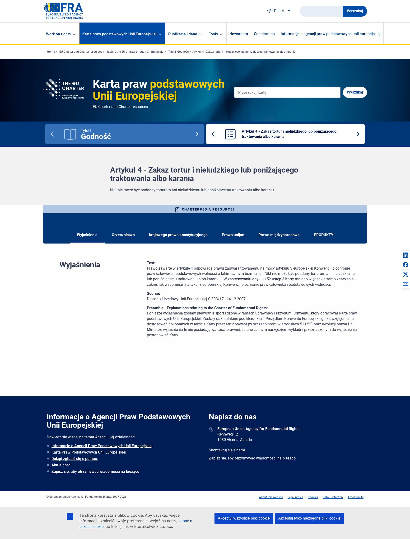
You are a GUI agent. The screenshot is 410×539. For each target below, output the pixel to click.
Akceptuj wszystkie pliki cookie (244, 518)
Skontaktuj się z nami (227, 450)
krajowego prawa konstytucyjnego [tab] (178, 235)
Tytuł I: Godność (178, 51)
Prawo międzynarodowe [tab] (279, 235)
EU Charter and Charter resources (80, 51)
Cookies (313, 497)
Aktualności (61, 465)
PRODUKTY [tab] (323, 235)
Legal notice (295, 497)
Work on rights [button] (58, 34)
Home (51, 51)
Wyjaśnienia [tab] (87, 235)
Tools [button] (213, 34)
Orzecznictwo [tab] (123, 235)
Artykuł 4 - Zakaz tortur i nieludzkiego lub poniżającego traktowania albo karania (244, 51)
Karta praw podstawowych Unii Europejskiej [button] (119, 34)
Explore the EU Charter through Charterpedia (135, 51)
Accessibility (355, 497)
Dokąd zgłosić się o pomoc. (74, 458)
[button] (405, 255)
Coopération (264, 34)
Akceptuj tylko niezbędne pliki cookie (309, 518)
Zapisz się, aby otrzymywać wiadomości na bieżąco (95, 471)
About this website (271, 497)
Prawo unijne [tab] (233, 235)
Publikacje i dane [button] (182, 34)
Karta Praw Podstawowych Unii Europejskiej (88, 452)
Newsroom (238, 34)
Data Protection (333, 497)
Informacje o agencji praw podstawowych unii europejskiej (331, 34)
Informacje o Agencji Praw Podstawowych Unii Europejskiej (102, 446)
